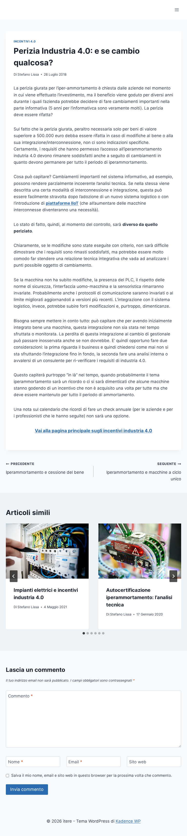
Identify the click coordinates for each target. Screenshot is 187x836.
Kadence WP (128, 821)
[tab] (84, 633)
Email (75, 761)
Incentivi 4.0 (25, 41)
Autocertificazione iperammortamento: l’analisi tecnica (139, 597)
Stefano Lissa (28, 74)
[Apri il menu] (176, 9)
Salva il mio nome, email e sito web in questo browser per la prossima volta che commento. (91, 775)
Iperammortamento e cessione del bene (45, 468)
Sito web (137, 761)
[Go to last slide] (14, 576)
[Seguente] (173, 576)
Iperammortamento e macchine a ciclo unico (143, 471)
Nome (15, 761)
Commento (20, 696)
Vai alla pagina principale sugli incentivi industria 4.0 (93, 430)
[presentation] (47, 551)
